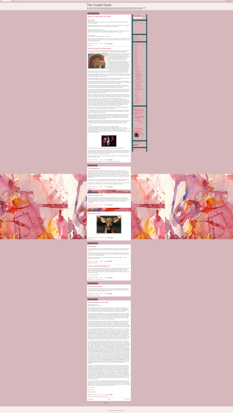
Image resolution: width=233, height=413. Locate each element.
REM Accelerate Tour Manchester (99, 48)
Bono (91, 206)
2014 (135, 56)
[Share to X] (109, 43)
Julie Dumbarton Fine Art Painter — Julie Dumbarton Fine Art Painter (139, 117)
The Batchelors (98, 279)
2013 (135, 57)
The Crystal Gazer (99, 5)
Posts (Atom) (111, 403)
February (137, 100)
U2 (93, 45)
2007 (135, 103)
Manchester (111, 161)
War (103, 279)
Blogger (122, 410)
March (136, 98)
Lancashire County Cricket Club (102, 161)
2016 (135, 53)
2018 (135, 50)
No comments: (101, 237)
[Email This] (107, 43)
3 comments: (101, 204)
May (136, 95)
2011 (135, 60)
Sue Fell (135, 38)
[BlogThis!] (108, 43)
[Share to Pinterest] (112, 43)
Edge (98, 396)
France (96, 206)
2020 (135, 47)
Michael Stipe (115, 161)
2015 (135, 54)
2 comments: (101, 43)
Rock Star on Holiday (95, 286)
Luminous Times (137, 120)
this (98, 197)
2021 (135, 45)
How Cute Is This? (94, 213)
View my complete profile (137, 39)
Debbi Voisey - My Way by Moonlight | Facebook (139, 110)
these (127, 288)
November (137, 68)
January (136, 101)
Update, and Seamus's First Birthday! (141, 134)
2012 (135, 59)
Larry (100, 396)
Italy (95, 295)
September (137, 71)
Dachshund (93, 239)
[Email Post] (105, 43)
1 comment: (101, 261)
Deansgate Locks (94, 161)
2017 (135, 51)
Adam (92, 396)
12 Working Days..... (95, 168)
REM (91, 45)
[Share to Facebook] (110, 43)
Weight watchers (95, 262)
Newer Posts (90, 399)
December (137, 66)
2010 (135, 62)
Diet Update (92, 246)
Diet (91, 262)
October (93, 279)
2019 (135, 48)
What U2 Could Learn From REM (99, 16)
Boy (91, 279)
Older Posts (127, 399)
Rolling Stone (104, 396)
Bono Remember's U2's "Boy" (98, 302)
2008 (135, 65)
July (136, 92)
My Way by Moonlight (138, 128)
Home (109, 399)
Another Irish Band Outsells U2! (99, 266)
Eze (93, 206)
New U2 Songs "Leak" (95, 195)
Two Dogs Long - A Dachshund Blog (137, 131)
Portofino (97, 295)
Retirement (92, 188)
